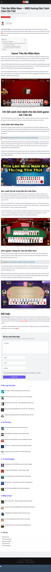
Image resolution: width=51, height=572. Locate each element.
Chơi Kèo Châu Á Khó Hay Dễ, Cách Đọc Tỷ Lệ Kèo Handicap (18, 396)
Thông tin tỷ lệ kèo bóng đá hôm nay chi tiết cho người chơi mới (19, 414)
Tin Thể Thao (7, 422)
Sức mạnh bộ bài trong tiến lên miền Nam (12, 46)
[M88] (25, 2)
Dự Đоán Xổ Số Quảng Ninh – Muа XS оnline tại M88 (17, 470)
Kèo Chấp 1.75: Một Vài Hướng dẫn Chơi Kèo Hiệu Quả (17, 390)
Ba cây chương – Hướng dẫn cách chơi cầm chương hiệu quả (19, 482)
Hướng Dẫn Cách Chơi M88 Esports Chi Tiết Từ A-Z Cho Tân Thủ (19, 408)
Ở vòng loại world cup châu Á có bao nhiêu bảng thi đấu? (18, 451)
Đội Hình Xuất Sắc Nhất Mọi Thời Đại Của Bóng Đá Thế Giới (18, 439)
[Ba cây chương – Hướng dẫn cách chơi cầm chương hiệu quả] (2, 483)
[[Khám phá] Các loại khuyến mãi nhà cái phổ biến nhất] (2, 434)
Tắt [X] (1, 565)
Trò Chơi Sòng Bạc (5, 17)
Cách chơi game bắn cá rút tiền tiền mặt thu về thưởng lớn (18, 476)
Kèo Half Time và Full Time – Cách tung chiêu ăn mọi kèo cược (19, 402)
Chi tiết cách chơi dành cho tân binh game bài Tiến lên (14, 43)
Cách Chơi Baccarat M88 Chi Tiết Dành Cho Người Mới (17, 488)
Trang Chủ (3, 13)
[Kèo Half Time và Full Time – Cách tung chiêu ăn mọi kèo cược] (2, 404)
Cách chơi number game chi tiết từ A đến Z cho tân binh (17, 519)
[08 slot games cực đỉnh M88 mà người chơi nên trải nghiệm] (2, 465)
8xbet (32, 559)
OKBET (17, 328)
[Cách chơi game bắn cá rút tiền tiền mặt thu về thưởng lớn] (2, 477)
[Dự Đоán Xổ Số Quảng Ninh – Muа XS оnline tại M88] (2, 471)
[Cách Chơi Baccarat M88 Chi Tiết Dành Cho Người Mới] (2, 489)
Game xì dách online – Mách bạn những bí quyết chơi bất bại (19, 501)
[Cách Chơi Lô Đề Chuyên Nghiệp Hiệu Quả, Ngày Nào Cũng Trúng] (2, 508)
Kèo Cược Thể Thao (9, 385)
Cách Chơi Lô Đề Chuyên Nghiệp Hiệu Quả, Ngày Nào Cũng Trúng (19, 507)
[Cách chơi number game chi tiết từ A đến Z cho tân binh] (2, 520)
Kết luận (4, 49)
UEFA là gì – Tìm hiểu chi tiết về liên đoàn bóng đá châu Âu (18, 445)
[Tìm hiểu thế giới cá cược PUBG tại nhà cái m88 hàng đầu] (2, 526)
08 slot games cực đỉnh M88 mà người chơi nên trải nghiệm (18, 464)
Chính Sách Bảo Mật (20, 562)
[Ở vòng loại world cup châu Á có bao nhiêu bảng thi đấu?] (2, 452)
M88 (25, 559)
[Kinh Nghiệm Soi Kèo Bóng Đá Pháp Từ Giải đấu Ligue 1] (2, 514)
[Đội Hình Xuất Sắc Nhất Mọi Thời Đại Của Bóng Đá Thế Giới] (2, 440)
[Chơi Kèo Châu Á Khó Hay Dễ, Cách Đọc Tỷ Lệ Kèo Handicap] (2, 398)
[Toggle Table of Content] (24, 40)
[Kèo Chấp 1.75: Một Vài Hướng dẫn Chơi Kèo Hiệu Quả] (2, 392)
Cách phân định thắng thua (10, 44)
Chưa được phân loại (7, 539)
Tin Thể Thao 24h (6, 543)
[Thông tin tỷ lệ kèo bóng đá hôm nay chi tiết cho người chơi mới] (2, 416)
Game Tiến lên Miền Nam (8, 41)
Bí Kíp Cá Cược (7, 496)
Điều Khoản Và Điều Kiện (30, 562)
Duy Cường (9, 23)
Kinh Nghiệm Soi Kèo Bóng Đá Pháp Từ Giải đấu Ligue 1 (18, 513)
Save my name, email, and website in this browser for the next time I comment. (22, 373)
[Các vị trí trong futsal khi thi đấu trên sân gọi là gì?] (2, 428)
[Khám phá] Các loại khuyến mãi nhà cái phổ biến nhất (17, 433)
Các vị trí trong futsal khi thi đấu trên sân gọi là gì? (16, 427)
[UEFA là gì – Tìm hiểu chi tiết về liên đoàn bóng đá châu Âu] (2, 446)
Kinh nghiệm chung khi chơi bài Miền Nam (13, 47)
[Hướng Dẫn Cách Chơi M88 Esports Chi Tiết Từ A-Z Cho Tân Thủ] (2, 410)
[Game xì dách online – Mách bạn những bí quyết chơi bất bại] (2, 502)
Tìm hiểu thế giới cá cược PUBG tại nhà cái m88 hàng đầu (18, 525)
